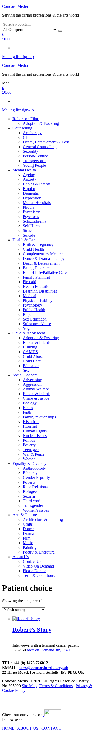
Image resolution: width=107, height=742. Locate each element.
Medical (29, 296)
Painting (29, 547)
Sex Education (35, 319)
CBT (27, 137)
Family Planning (36, 277)
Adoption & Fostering (41, 123)
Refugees (30, 491)
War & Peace (33, 454)
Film (26, 538)
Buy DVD (63, 650)
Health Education (37, 286)
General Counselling (40, 146)
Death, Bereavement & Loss (46, 142)
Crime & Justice (36, 398)
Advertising (32, 379)
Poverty (29, 445)
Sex (26, 370)
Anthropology (34, 468)
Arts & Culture (24, 515)
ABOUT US (27, 728)
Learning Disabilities (40, 291)
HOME (8, 728)
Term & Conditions (39, 575)
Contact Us (32, 561)
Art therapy (32, 132)
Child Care (32, 361)
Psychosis (31, 216)
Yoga (27, 328)
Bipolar (29, 188)
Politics (29, 440)
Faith (27, 412)
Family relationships (39, 417)
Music (28, 543)
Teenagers (31, 449)
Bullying (30, 347)
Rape (27, 314)
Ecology (30, 403)
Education (31, 365)
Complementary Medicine (44, 254)
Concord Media (15, 6)
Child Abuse (33, 356)
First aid (29, 282)
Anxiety (29, 179)
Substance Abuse (37, 324)
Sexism (29, 496)
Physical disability (37, 300)
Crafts (28, 524)
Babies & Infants (36, 184)
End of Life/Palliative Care (45, 272)
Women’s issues (36, 510)
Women (29, 459)
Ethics (28, 407)
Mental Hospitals (37, 202)
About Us (20, 557)
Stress (27, 230)
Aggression (32, 384)
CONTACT (51, 728)
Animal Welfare (36, 389)
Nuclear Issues (35, 435)
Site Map (29, 685)
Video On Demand (38, 566)
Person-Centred (35, 156)
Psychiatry (31, 212)
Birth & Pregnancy (38, 244)
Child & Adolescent (28, 333)
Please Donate (34, 571)
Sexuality (30, 151)
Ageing (29, 174)
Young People (34, 165)
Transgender (33, 505)
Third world (33, 501)
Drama (28, 533)
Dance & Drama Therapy (44, 258)
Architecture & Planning (43, 519)
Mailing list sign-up (18, 56)
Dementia (31, 193)
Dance (28, 529)
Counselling (22, 128)
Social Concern (25, 375)
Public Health (34, 310)
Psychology (32, 305)
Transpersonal (34, 160)
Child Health (33, 249)
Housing (30, 426)
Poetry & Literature (39, 552)
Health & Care (24, 240)
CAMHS (30, 352)
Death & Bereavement (41, 263)
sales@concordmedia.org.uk (43, 667)
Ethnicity (30, 473)
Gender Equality (36, 477)
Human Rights (35, 431)
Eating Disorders (36, 268)
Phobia (28, 207)
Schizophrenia (34, 221)
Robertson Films (25, 119)
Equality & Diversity (29, 463)
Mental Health (24, 170)
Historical (31, 421)
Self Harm (31, 226)
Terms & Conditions (56, 685)
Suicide (29, 235)
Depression (32, 198)
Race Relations (35, 487)
